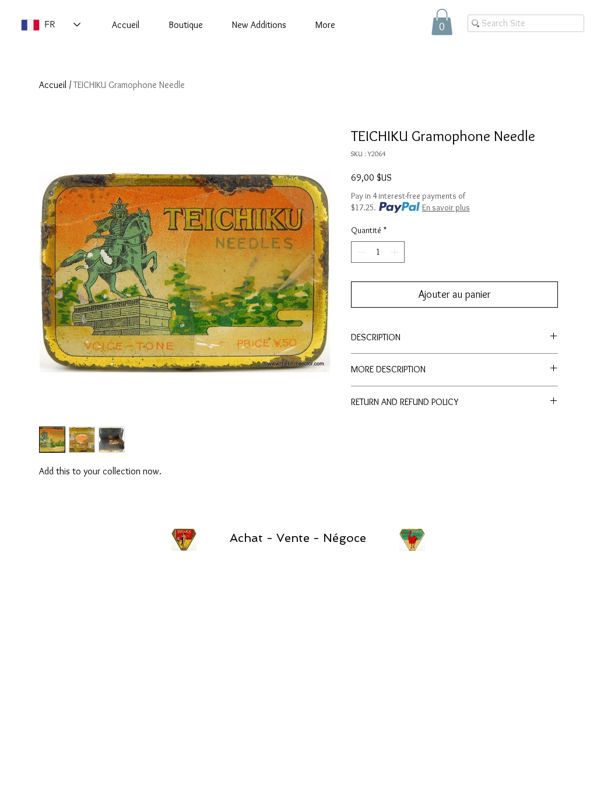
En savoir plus (446, 207)
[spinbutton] (377, 252)
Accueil (52, 84)
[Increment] (395, 252)
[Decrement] (360, 252)
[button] (442, 22)
